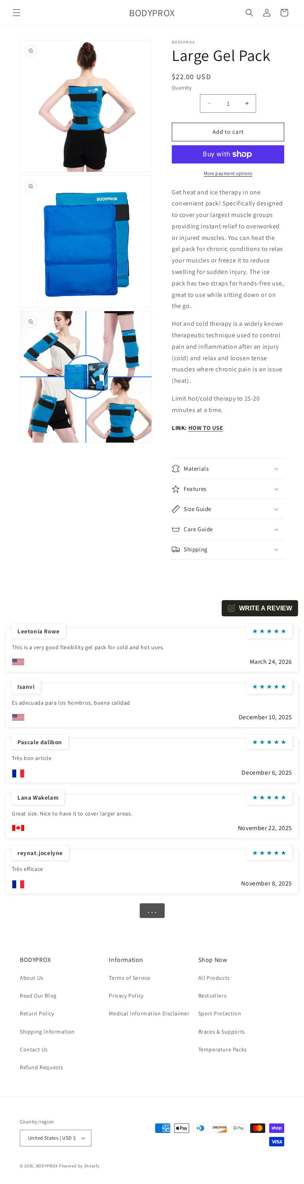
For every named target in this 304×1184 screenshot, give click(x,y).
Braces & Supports (221, 1031)
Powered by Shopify (79, 1166)
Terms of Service (129, 977)
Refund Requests (41, 1067)
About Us (32, 977)
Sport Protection (219, 1013)
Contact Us (34, 1049)
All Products (214, 977)
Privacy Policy (126, 995)
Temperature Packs (222, 1049)
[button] (16, 12)
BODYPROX (47, 1166)
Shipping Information (47, 1031)
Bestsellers (212, 995)
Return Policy (37, 1013)
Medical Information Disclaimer (149, 1013)
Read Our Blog (38, 995)
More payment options (228, 173)
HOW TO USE (205, 427)
